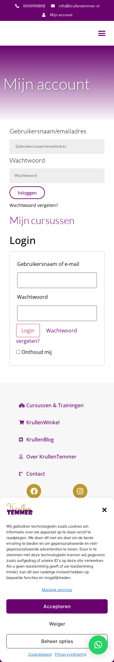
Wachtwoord (27, 160)
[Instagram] (80, 491)
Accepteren (57, 606)
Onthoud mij (36, 352)
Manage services (57, 589)
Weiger (57, 624)
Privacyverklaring (70, 654)
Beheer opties (57, 641)
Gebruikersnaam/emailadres (48, 131)
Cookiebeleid (40, 654)
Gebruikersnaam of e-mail (48, 263)
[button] (104, 510)
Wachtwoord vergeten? (34, 205)
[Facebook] (34, 491)
